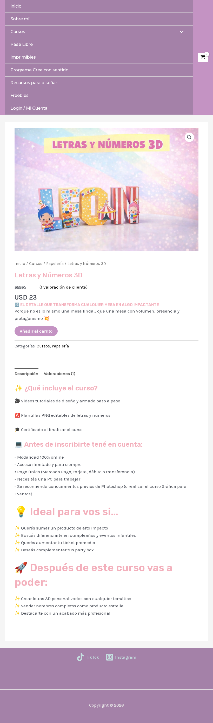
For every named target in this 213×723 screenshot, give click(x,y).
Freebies (19, 95)
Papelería (55, 263)
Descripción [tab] (26, 373)
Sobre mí (19, 18)
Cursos (17, 31)
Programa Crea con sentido (39, 69)
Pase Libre (21, 44)
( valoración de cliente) (63, 287)
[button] (189, 137)
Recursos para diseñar (33, 82)
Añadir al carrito (36, 331)
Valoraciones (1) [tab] (59, 373)
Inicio (16, 6)
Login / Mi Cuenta (29, 108)
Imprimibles (23, 57)
